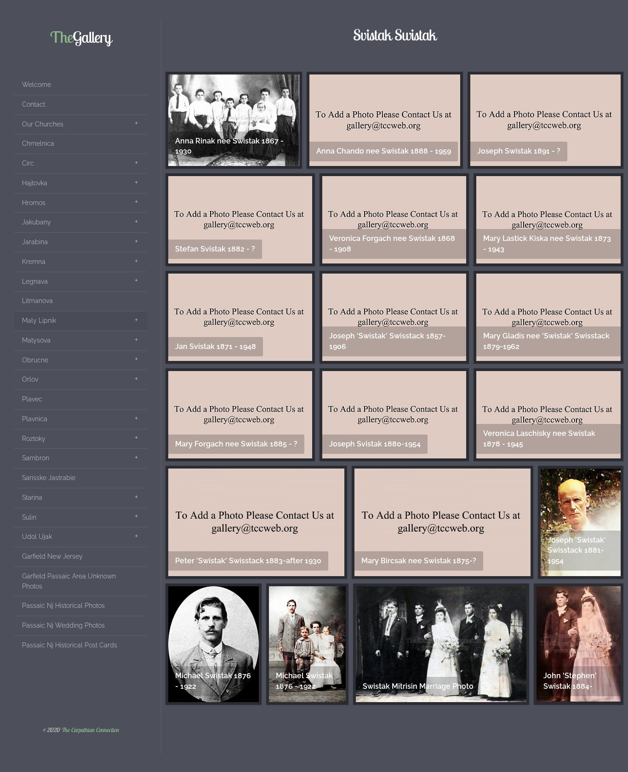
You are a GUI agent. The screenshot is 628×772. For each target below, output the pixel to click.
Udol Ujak (37, 536)
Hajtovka (34, 183)
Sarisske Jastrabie (48, 477)
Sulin (29, 517)
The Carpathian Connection (90, 730)
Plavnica (34, 419)
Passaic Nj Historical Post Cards (69, 645)
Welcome (36, 84)
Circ (28, 163)
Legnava (35, 281)
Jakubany (36, 222)
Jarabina (35, 242)
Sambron (35, 458)
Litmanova (37, 300)
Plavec (32, 399)
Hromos (34, 202)
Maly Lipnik (39, 320)
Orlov (30, 379)
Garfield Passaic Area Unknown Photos (69, 581)
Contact (33, 104)
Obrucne (35, 360)
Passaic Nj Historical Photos (63, 605)
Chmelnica (38, 143)
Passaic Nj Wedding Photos (63, 625)
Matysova (36, 340)
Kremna (34, 261)
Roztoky (34, 438)
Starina (32, 497)
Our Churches (42, 124)
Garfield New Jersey (52, 556)
